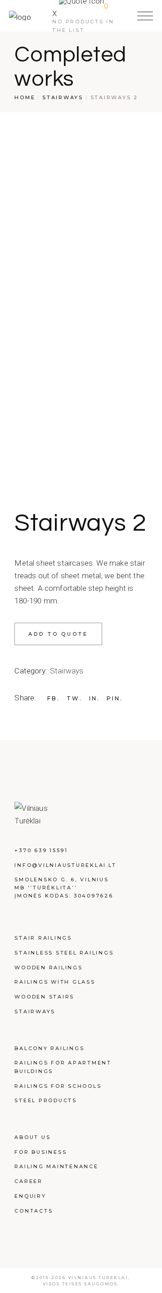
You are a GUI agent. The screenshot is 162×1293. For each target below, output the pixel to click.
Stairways (67, 670)
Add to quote (58, 634)
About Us (32, 1137)
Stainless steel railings (63, 953)
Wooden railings (48, 967)
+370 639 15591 (41, 850)
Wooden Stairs (44, 997)
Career (28, 1181)
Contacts (33, 1211)
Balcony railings (49, 1048)
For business (40, 1152)
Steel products (45, 1100)
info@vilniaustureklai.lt (65, 865)
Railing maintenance (56, 1166)
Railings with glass (54, 982)
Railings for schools (57, 1086)
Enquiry (30, 1196)
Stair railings (43, 938)
